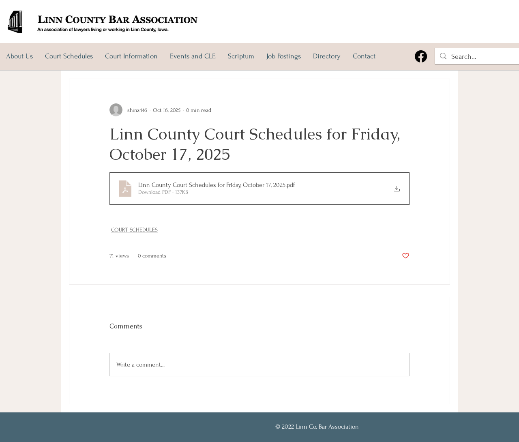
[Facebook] (421, 56)
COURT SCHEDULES (134, 230)
